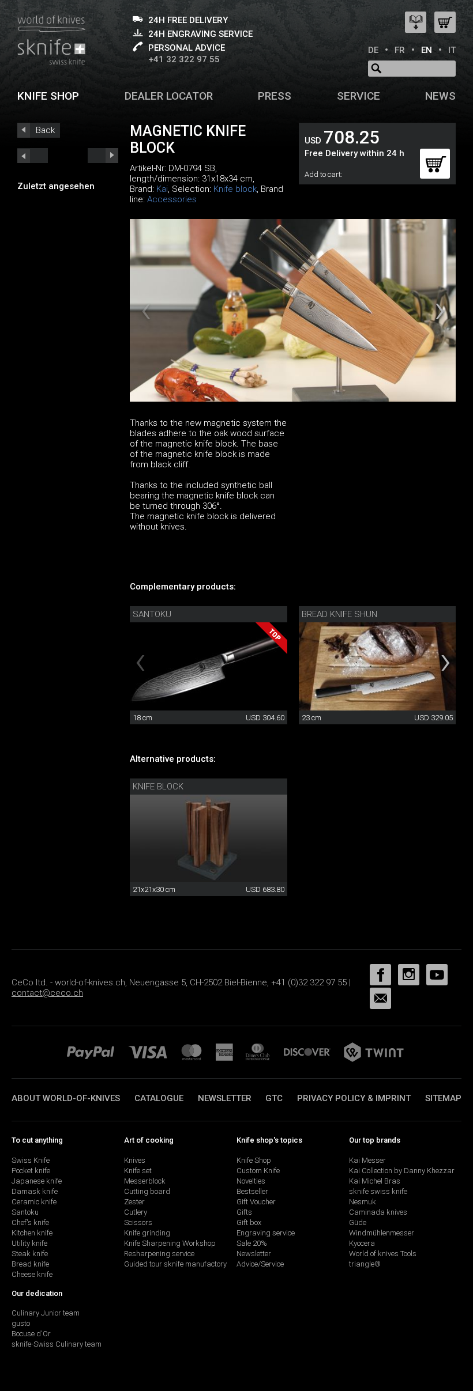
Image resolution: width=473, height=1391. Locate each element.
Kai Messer (367, 1160)
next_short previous (32, 155)
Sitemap (443, 1098)
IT (452, 50)
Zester (134, 1201)
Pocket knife (31, 1170)
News (440, 96)
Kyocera (362, 1243)
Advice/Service (260, 1264)
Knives (134, 1160)
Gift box (248, 1222)
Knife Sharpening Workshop (170, 1243)
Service (358, 96)
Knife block (235, 189)
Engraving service (265, 1233)
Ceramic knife (34, 1201)
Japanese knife (37, 1181)
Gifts (244, 1212)
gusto (21, 1323)
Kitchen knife (32, 1233)
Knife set (138, 1170)
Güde (357, 1222)
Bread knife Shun (339, 614)
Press (274, 96)
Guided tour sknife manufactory (175, 1264)
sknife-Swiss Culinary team (57, 1344)
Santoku (152, 614)
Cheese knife (32, 1274)
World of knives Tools (382, 1253)
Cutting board (147, 1191)
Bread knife (30, 1264)
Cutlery (135, 1212)
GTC (274, 1098)
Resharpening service (159, 1253)
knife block (158, 786)
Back (45, 130)
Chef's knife (30, 1222)
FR (400, 50)
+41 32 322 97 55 (184, 59)
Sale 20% (251, 1243)
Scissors (138, 1222)
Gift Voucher (256, 1201)
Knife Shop (253, 1160)
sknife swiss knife (378, 1191)
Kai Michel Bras (374, 1181)
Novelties (250, 1181)
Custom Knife (258, 1170)
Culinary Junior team (46, 1313)
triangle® (365, 1264)
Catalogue (158, 1098)
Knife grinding (147, 1233)
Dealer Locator (169, 96)
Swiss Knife (31, 1160)
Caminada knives (378, 1212)
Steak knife (30, 1253)
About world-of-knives (66, 1098)
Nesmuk (362, 1201)
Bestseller (252, 1191)
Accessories (172, 199)
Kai (162, 189)
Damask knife (35, 1191)
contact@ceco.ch (47, 993)
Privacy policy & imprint (354, 1098)
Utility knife (29, 1243)
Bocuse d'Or (31, 1333)
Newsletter (224, 1098)
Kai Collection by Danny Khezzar (402, 1170)
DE (373, 50)
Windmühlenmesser (381, 1233)
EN (426, 50)
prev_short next (103, 155)
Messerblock (145, 1181)
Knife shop (48, 96)
